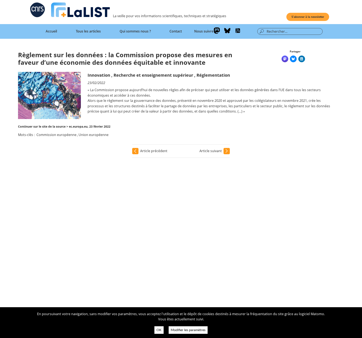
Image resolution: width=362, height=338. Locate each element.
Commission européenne (56, 134)
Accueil (51, 31)
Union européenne (94, 134)
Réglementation (213, 75)
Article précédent (153, 151)
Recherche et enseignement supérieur (153, 75)
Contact (175, 31)
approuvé (234, 100)
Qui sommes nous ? (135, 31)
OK (159, 330)
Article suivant (210, 151)
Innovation (99, 75)
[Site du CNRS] (37, 11)
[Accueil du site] (80, 11)
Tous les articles (88, 31)
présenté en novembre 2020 (199, 100)
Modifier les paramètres (188, 330)
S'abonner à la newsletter (307, 16)
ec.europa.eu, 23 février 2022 (89, 126)
